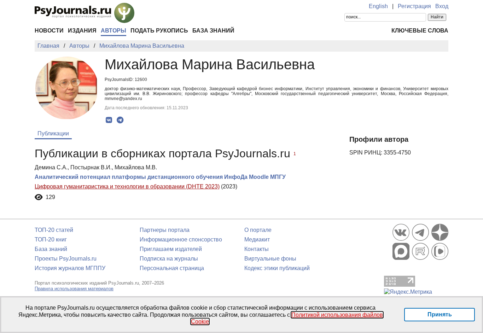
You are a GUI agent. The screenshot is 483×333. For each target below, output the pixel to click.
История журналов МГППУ (70, 268)
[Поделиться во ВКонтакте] (109, 120)
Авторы (113, 31)
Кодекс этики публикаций (277, 268)
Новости (49, 31)
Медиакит (257, 239)
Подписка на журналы (169, 259)
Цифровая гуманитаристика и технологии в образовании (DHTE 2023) (127, 186)
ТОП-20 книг (51, 239)
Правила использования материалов (74, 288)
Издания (82, 31)
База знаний (213, 31)
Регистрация (414, 6)
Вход (441, 6)
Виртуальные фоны (270, 259)
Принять (439, 314)
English (378, 6)
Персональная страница (172, 268)
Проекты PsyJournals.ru (66, 259)
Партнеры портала (165, 230)
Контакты (256, 249)
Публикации (53, 133)
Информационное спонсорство (181, 239)
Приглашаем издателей (171, 249)
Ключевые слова (419, 31)
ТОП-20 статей (54, 230)
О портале (258, 230)
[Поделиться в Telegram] (120, 120)
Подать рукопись (159, 31)
